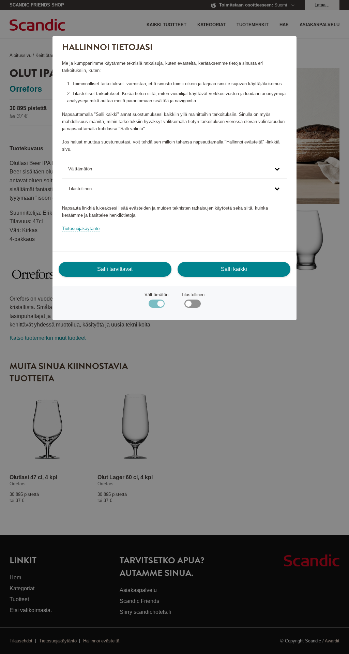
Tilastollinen (192, 294)
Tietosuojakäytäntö (81, 228)
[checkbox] (192, 305)
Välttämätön (156, 294)
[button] (174, 169)
